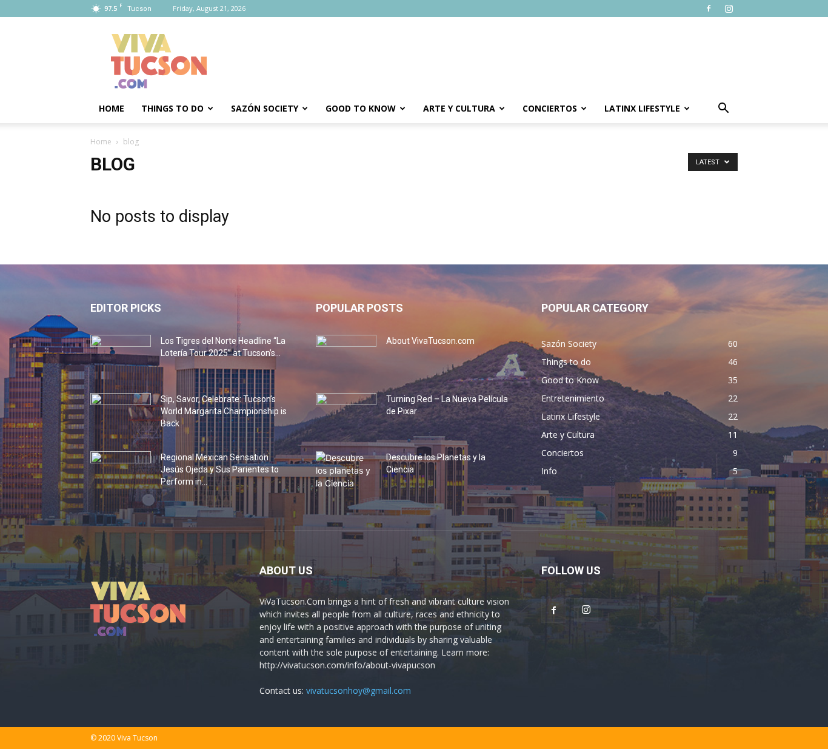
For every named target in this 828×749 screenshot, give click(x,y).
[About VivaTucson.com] (346, 356)
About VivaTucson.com (430, 341)
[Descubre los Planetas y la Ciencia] (346, 472)
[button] (723, 109)
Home (111, 108)
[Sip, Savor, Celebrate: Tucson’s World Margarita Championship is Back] (120, 414)
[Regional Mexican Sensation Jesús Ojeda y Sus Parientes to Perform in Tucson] (120, 472)
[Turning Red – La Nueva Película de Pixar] (346, 414)
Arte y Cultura (459, 108)
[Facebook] (708, 8)
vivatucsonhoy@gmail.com (358, 690)
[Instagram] (728, 8)
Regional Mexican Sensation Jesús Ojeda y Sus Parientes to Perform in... (220, 469)
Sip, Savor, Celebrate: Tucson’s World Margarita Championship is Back (224, 411)
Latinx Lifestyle (642, 108)
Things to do (172, 108)
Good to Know (361, 108)
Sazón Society (264, 108)
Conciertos (550, 108)
